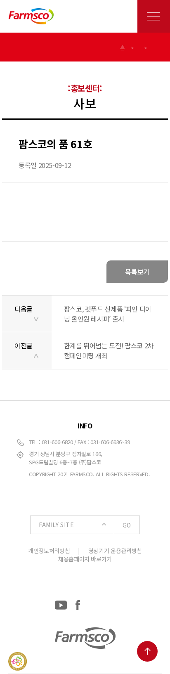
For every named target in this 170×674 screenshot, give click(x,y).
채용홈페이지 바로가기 (85, 559)
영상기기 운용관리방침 (115, 550)
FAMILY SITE (85, 524)
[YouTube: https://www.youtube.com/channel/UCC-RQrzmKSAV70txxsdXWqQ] (61, 603)
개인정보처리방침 (49, 550)
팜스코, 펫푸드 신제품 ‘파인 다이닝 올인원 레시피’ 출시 (107, 314)
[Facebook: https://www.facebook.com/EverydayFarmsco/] (77, 603)
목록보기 (137, 272)
